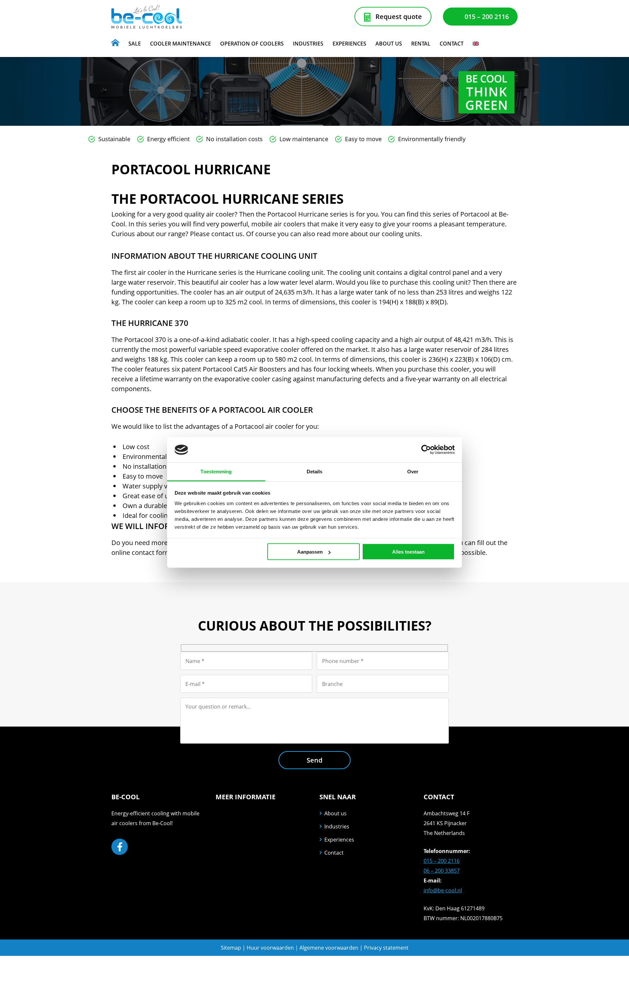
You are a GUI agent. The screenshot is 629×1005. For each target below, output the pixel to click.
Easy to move (363, 139)
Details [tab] (315, 471)
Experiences (339, 839)
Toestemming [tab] (216, 471)
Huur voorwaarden (270, 947)
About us (335, 813)
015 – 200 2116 (487, 16)
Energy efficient (168, 139)
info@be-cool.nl (443, 890)
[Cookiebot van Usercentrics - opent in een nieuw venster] (426, 450)
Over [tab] (412, 471)
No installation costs (234, 139)
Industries (336, 826)
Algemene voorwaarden (329, 947)
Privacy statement (386, 947)
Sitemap (231, 947)
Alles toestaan (408, 552)
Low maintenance (303, 139)
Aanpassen (310, 552)
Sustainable (114, 139)
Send (314, 760)
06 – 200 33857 (442, 870)
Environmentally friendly (432, 139)
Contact (334, 852)
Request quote (398, 16)
